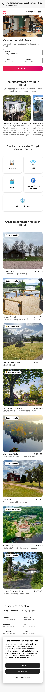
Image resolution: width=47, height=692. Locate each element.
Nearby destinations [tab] (10, 611)
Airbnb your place (33, 12)
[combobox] (23, 53)
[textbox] (13, 61)
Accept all (22, 665)
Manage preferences (22, 677)
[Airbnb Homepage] (4, 11)
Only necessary (22, 671)
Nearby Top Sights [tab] (28, 611)
